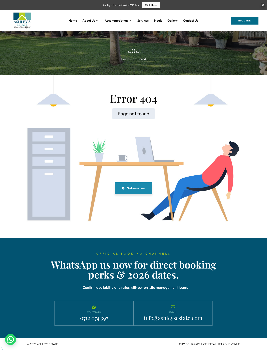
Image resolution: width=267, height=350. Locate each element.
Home (73, 20)
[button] (10, 339)
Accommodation (116, 20)
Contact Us (190, 20)
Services (143, 20)
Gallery (172, 20)
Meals (158, 20)
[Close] (263, 5)
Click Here (151, 5)
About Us (88, 20)
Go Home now (135, 188)
